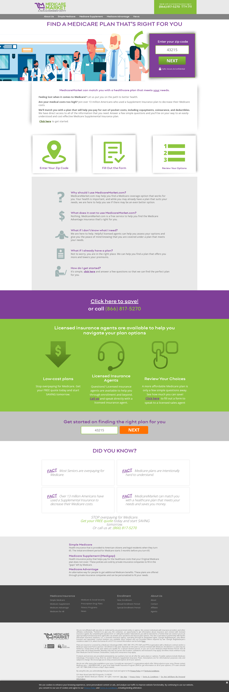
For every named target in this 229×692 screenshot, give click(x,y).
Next (172, 60)
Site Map (123, 677)
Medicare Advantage (118, 17)
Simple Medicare (66, 17)
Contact (154, 603)
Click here (45, 121)
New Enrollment (124, 600)
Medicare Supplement (91, 17)
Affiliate (154, 607)
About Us (49, 17)
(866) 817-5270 (123, 309)
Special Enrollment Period (128, 607)
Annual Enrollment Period (128, 603)
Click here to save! (114, 301)
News (136, 17)
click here (89, 271)
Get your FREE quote (96, 521)
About (153, 600)
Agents (154, 611)
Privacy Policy (90, 688)
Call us (94, 398)
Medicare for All (57, 611)
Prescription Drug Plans (92, 603)
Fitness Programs (89, 607)
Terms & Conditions (108, 688)
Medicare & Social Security (93, 599)
